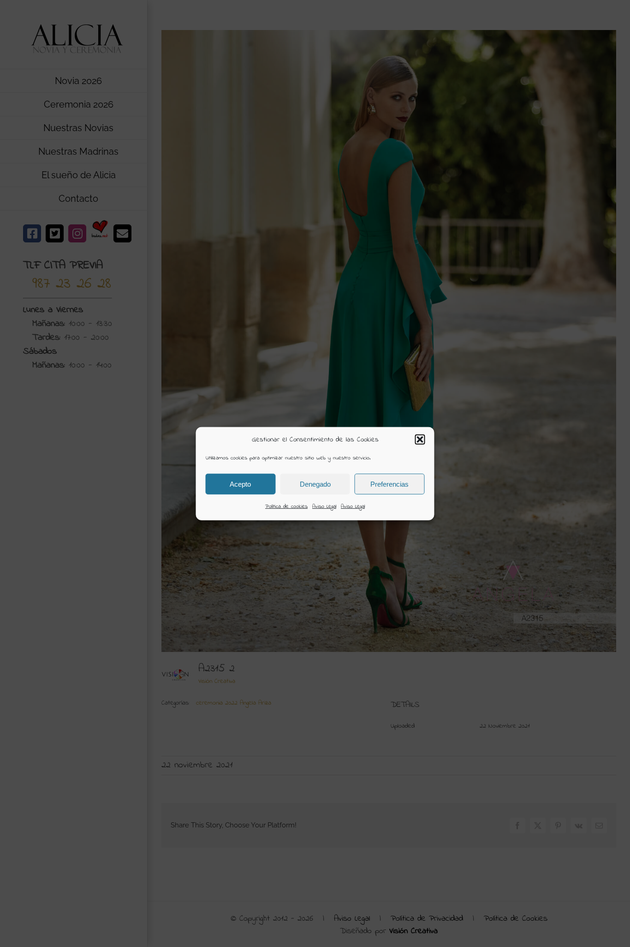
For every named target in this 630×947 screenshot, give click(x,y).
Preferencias (389, 484)
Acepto (240, 484)
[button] (420, 439)
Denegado (315, 484)
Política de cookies (286, 506)
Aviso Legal (324, 506)
